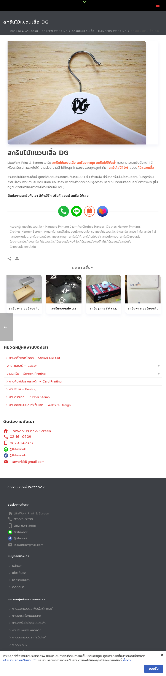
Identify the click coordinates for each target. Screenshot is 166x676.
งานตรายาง (19, 644)
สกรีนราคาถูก (59, 236)
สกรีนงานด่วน (19, 236)
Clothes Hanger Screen (26, 231)
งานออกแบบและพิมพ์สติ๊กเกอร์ (32, 608)
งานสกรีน (50, 231)
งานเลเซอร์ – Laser (21, 365)
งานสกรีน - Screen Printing (46, 31)
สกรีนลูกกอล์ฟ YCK (103, 309)
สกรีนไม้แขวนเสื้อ (130, 236)
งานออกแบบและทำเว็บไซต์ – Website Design (40, 405)
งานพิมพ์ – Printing (22, 389)
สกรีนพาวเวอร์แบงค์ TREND (25, 309)
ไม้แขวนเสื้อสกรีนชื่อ (119, 241)
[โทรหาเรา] (63, 211)
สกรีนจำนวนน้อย (40, 236)
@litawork (18, 449)
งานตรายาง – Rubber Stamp (29, 397)
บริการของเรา (21, 580)
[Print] (19, 258)
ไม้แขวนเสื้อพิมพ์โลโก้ (93, 241)
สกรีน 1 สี (150, 231)
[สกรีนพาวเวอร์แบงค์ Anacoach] (143, 289)
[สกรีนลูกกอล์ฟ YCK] (103, 289)
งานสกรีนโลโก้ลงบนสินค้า (29, 623)
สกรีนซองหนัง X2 (63, 309)
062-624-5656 (22, 443)
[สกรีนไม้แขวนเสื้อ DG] (83, 92)
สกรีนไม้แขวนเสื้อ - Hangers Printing (99, 31)
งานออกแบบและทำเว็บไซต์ (29, 637)
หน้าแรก (15, 31)
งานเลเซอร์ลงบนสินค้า (26, 616)
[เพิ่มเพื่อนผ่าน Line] (76, 211)
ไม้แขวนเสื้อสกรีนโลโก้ (23, 246)
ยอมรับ (154, 668)
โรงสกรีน (33, 241)
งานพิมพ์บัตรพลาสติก (26, 630)
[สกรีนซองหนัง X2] (63, 289)
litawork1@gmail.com (27, 462)
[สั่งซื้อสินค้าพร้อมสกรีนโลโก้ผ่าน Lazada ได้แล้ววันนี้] (102, 211)
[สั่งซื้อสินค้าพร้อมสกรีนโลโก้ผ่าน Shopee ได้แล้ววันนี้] (89, 211)
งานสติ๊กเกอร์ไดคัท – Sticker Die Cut (34, 358)
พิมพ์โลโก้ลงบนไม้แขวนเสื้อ (73, 231)
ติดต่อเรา (18, 587)
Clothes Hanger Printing (123, 226)
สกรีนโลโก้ (75, 236)
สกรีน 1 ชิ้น (136, 231)
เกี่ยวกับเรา (19, 573)
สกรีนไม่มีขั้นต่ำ (92, 236)
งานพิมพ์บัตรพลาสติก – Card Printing (35, 381)
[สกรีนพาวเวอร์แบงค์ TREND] (24, 289)
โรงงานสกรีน (18, 241)
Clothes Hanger (93, 226)
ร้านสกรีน (122, 231)
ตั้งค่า (127, 660)
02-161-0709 (20, 437)
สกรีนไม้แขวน (110, 236)
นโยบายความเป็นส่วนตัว (19, 660)
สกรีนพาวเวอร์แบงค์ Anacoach (144, 309)
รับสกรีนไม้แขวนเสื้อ (103, 231)
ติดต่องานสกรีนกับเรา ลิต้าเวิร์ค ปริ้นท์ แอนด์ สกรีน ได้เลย (48, 196)
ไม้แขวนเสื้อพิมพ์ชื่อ (67, 241)
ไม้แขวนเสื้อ (47, 241)
